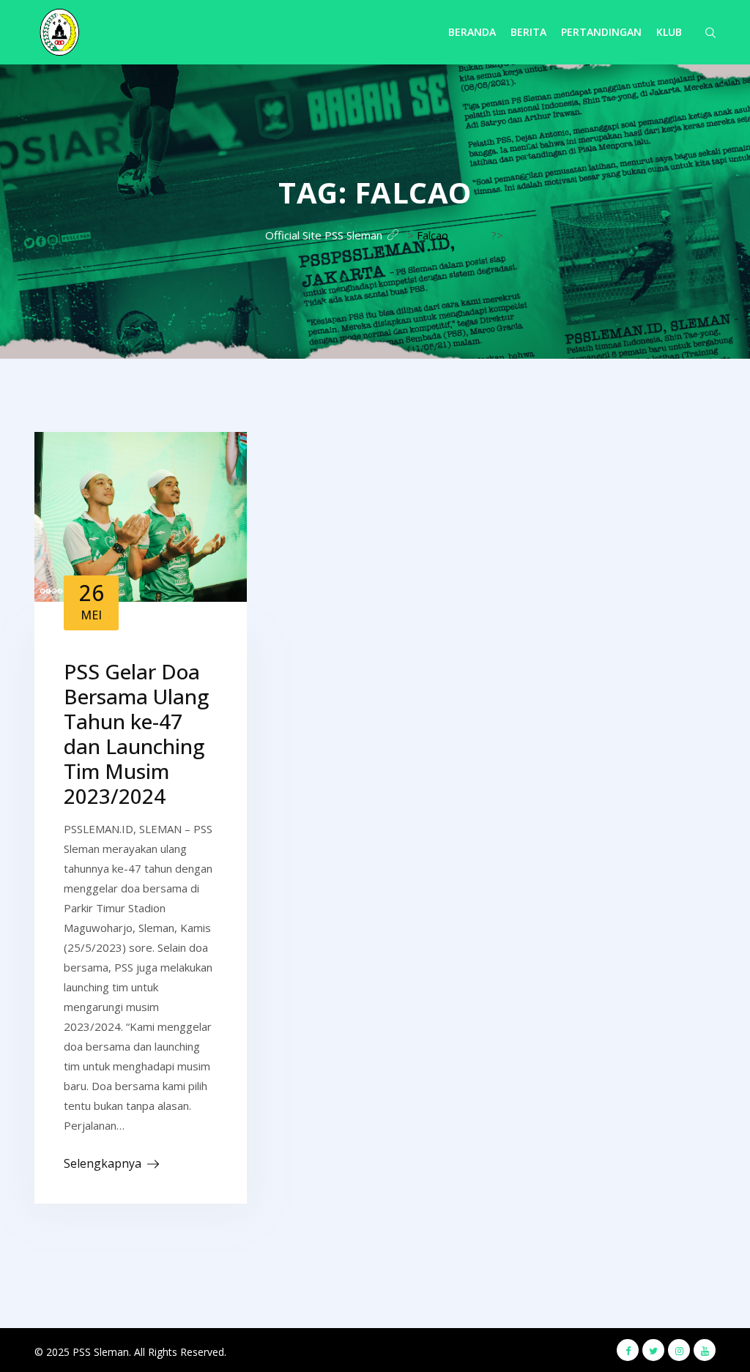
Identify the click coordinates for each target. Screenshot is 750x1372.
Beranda (472, 32)
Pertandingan (601, 32)
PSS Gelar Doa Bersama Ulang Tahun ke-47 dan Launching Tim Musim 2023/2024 (136, 733)
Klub (669, 32)
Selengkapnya (102, 1163)
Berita (528, 32)
